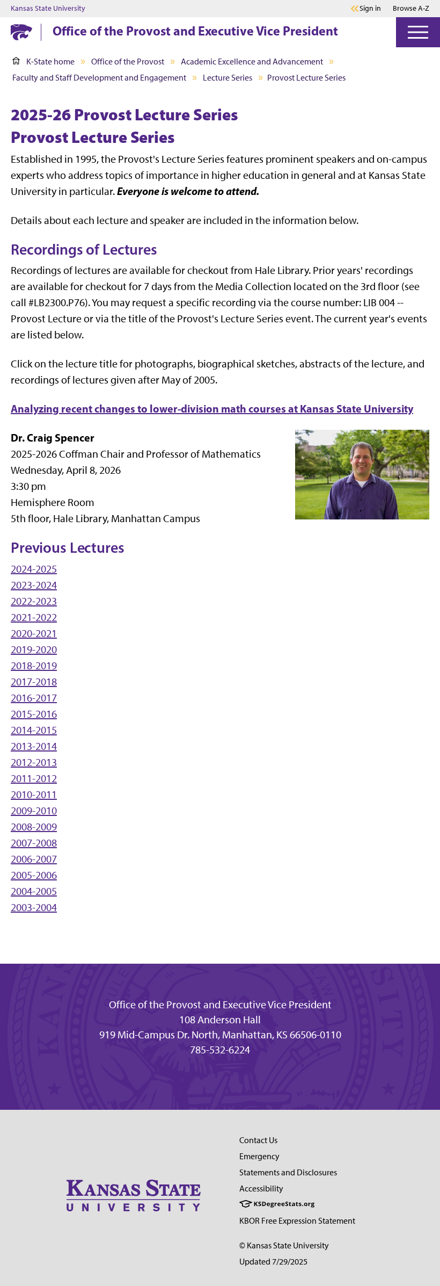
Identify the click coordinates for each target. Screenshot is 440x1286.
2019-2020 (34, 649)
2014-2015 (34, 730)
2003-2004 (34, 907)
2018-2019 (34, 665)
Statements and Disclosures (288, 1172)
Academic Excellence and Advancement (252, 61)
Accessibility (261, 1188)
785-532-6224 (220, 1049)
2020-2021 (34, 633)
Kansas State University (48, 8)
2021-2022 (34, 617)
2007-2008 (34, 842)
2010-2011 (34, 794)
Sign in (370, 8)
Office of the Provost (127, 61)
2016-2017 (34, 697)
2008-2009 (34, 826)
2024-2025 (34, 568)
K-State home (50, 61)
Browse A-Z (411, 8)
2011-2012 (34, 778)
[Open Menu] (418, 32)
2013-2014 (34, 746)
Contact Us (258, 1140)
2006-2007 (34, 858)
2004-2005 (34, 891)
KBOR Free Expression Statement (297, 1221)
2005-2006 (34, 875)
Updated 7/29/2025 (273, 1261)
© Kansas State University (284, 1245)
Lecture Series (227, 78)
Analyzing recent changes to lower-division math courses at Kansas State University (212, 408)
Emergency (259, 1156)
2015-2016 (34, 713)
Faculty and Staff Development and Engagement (99, 78)
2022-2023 (34, 601)
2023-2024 (34, 585)
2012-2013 (34, 762)
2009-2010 (34, 810)
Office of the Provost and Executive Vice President (195, 31)
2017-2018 (34, 681)
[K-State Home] (21, 32)
